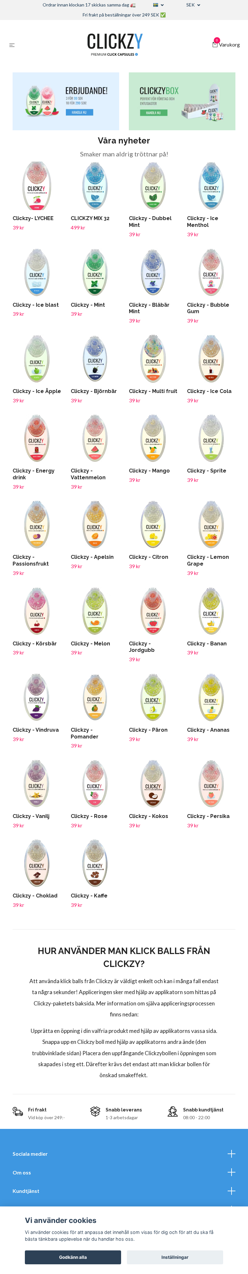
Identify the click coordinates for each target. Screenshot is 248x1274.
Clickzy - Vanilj (31, 816)
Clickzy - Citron (148, 557)
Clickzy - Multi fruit (153, 391)
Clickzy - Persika (208, 816)
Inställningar (175, 1257)
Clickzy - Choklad (35, 896)
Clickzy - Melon (90, 644)
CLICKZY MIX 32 (90, 218)
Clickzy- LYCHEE (33, 218)
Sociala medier (30, 1154)
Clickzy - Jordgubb (142, 647)
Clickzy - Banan (207, 644)
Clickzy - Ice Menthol (202, 221)
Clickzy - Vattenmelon (88, 474)
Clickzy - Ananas (208, 730)
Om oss (22, 1172)
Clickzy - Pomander (84, 733)
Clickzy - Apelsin (92, 557)
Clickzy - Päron (148, 730)
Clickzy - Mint (88, 305)
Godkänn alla (73, 1257)
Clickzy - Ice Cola (209, 391)
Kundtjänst (26, 1191)
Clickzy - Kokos (148, 816)
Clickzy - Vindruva (36, 730)
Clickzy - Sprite (206, 471)
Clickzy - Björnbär (94, 391)
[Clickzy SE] (114, 45)
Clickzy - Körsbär (35, 644)
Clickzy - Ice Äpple (37, 391)
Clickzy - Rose (89, 816)
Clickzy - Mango (149, 471)
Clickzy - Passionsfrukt (31, 560)
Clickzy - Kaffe (89, 896)
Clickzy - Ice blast (36, 305)
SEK (191, 4)
